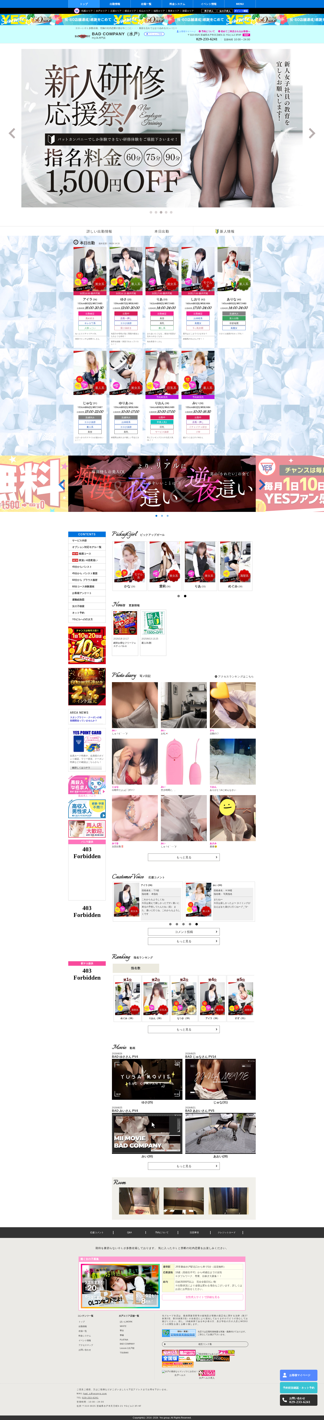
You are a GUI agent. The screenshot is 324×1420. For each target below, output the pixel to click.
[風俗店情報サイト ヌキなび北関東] (178, 1366)
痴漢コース (82, 553)
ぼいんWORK (126, 1322)
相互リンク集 (205, 1344)
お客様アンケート (82, 593)
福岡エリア (159, 11)
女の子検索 (78, 606)
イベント (209, 3)
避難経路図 (78, 599)
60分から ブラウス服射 (85, 580)
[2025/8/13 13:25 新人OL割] (153, 619)
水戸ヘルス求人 (207, 1378)
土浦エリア (116, 11)
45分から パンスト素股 (85, 573)
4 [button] (167, 213)
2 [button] (156, 213)
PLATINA (124, 1340)
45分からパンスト (82, 566)
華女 (122, 1330)
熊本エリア (173, 11)
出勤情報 (83, 1326)
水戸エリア (101, 11)
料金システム (85, 1336)
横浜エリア (130, 11)
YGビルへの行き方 (82, 619)
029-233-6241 (90, 1398)
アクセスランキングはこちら (236, 676)
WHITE (123, 1326)
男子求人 (208, 11)
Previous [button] (13, 133)
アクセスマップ (86, 1345)
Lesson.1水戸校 (127, 1348)
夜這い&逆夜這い (85, 560)
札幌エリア (87, 11)
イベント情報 (85, 1340)
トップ (84, 3)
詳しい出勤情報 (99, 231)
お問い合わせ (85, 1350)
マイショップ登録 (155, 34)
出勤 (115, 3)
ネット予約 (78, 612)
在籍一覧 (83, 1331)
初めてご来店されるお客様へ (235, 31)
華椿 (122, 1335)
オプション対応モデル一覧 (86, 547)
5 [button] (172, 213)
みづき (146, 885)
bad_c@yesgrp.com (95, 1393)
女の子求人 (225, 11)
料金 (177, 3)
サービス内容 (79, 540)
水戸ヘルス (180, 1375)
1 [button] (151, 213)
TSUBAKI (124, 1352)
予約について (208, 31)
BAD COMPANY (127, 1344)
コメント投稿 (184, 931)
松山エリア (144, 11)
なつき (218, 885)
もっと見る (183, 857)
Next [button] (311, 133)
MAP (246, 35)
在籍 (146, 3)
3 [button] (162, 213)
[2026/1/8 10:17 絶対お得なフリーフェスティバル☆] (125, 619)
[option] (162, 128)
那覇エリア (188, 11)
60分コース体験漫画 (83, 586)
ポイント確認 (241, 11)
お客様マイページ (187, 31)
